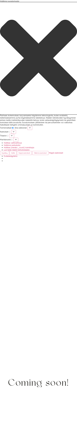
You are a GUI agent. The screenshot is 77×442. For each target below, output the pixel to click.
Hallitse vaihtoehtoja (13, 143)
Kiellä (13, 153)
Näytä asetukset (24, 153)
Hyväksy (5, 153)
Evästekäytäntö (10, 156)
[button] (38, 58)
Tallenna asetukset (40, 153)
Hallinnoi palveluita (12, 145)
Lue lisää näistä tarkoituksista (16, 150)
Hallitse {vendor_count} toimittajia (19, 147)
